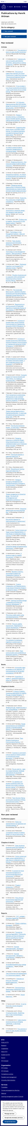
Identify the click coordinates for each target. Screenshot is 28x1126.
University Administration (8, 1080)
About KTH (4, 1051)
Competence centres (7, 1074)
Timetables (4, 1087)
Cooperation (4, 1048)
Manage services (9, 1113)
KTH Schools (4, 1071)
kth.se (2, 1)
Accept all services (10, 1121)
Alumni (3, 1057)
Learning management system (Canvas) (12, 1096)
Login (25, 1)
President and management (8, 1077)
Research (3, 1045)
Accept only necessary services (14, 1117)
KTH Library (4, 1068)
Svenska (18, 6)
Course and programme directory (10, 1090)
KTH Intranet (4, 1061)
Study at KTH (5, 1042)
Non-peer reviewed (10, 36)
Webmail (3, 1093)
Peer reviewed (9, 31)
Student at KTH (5, 1054)
